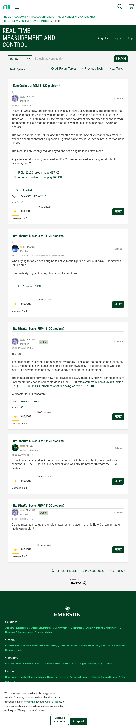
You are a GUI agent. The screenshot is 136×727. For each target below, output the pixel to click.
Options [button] (118, 98)
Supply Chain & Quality (91, 663)
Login (117, 38)
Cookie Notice (53, 701)
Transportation (44, 631)
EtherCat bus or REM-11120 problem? (36, 85)
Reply (118, 211)
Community (21, 16)
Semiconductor (25, 631)
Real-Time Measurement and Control (27, 21)
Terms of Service (89, 645)
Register (103, 38)
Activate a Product (79, 677)
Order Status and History (44, 645)
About (37, 663)
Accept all (78, 721)
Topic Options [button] (18, 69)
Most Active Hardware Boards (77, 16)
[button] (15, 211)
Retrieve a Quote (69, 645)
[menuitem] (119, 7)
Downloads (10, 677)
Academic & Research (16, 627)
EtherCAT (26, 196)
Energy (89, 627)
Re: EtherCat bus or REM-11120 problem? (38, 236)
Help (130, 38)
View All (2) (17, 202)
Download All (24, 190)
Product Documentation (32, 677)
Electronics (76, 627)
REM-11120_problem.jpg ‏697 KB (39, 172)
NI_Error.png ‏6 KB (29, 286)
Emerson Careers (53, 663)
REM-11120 (40, 196)
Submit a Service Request (104, 677)
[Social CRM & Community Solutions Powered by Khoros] (78, 582)
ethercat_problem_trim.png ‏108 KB (40, 177)
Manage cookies (59, 719)
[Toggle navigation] (21, 7)
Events (109, 663)
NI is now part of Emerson (18, 663)
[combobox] (72, 58)
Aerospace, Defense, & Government (49, 627)
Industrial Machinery (106, 627)
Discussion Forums (43, 16)
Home (7, 16)
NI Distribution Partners (17, 645)
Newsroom (70, 663)
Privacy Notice (31, 701)
